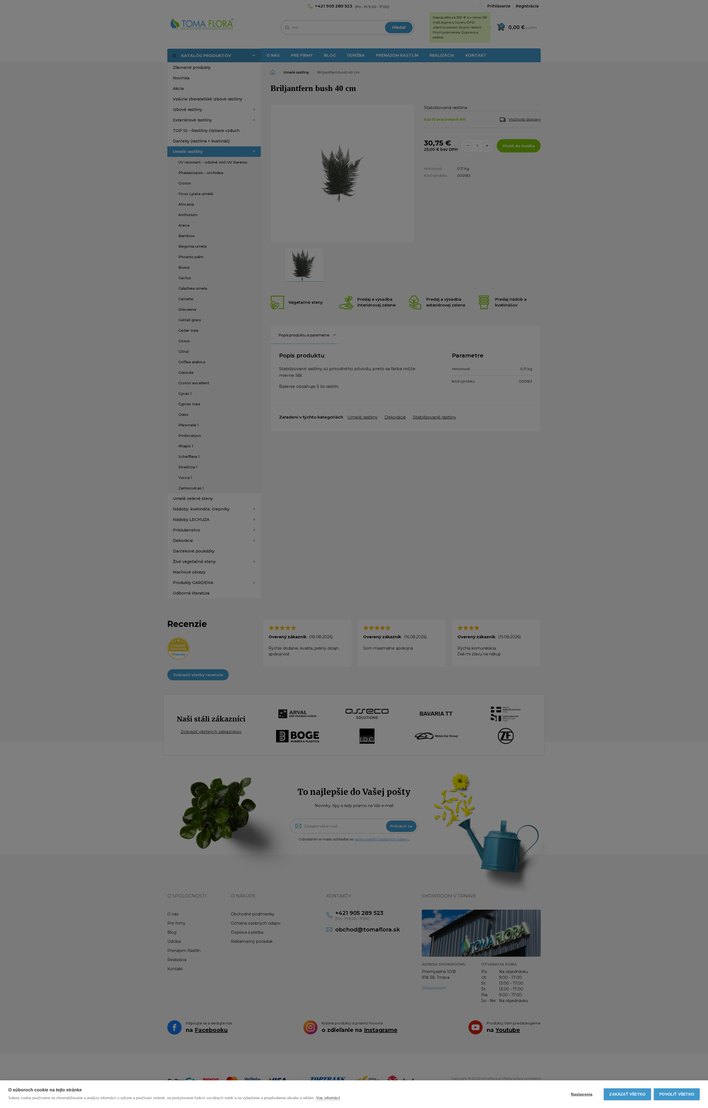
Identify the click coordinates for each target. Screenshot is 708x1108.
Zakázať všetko (627, 1094)
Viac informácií (328, 1098)
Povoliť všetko (676, 1094)
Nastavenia (581, 1094)
